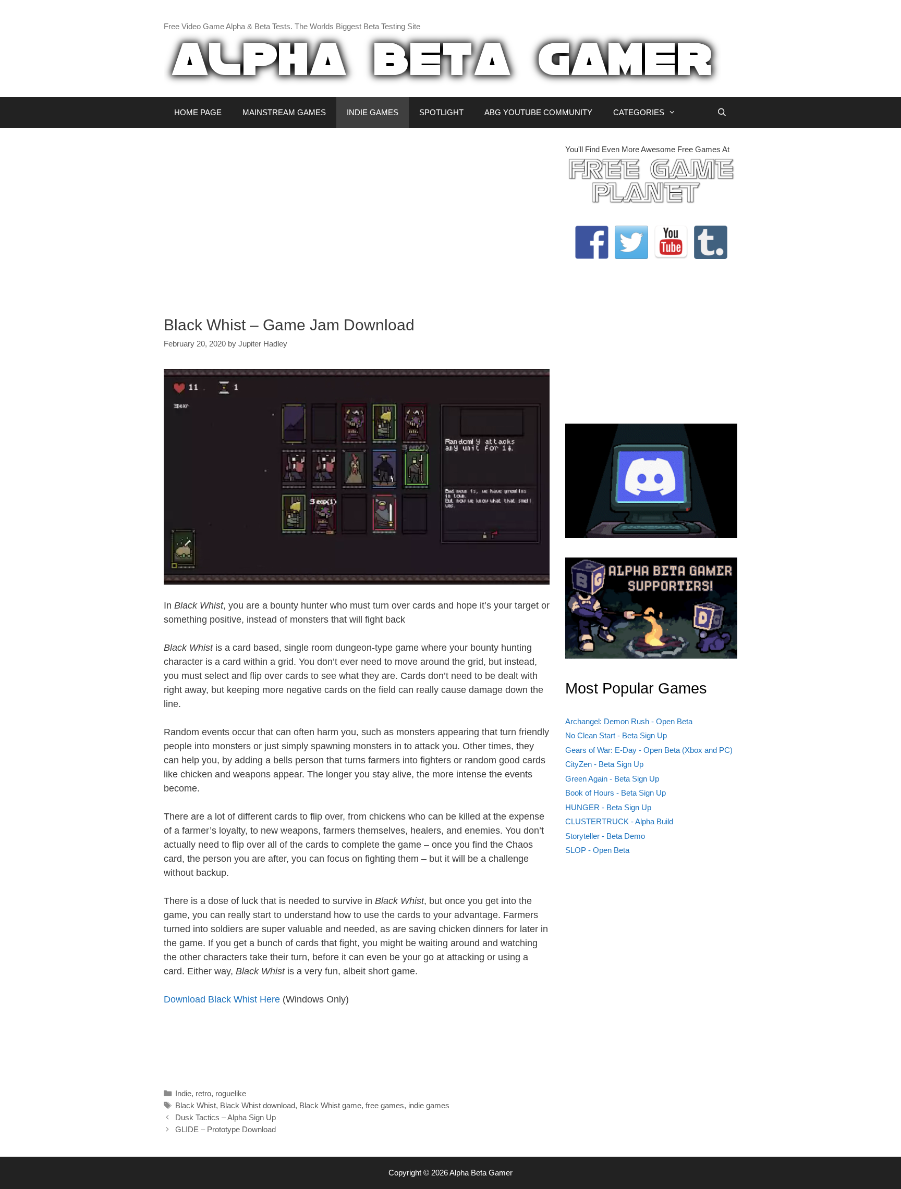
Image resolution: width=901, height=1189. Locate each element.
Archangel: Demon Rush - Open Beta (628, 721)
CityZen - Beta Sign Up (604, 764)
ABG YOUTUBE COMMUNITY (538, 112)
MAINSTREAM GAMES (284, 112)
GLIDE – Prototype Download (225, 1129)
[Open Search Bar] (722, 112)
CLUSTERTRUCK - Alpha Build (619, 821)
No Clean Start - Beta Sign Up (616, 735)
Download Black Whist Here (222, 999)
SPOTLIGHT (441, 112)
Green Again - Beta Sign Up (612, 778)
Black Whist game (330, 1105)
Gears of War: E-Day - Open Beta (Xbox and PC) (649, 750)
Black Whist (195, 1105)
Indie (183, 1093)
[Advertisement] (357, 217)
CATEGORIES (638, 112)
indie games (428, 1105)
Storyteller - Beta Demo (605, 836)
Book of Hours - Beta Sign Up (615, 792)
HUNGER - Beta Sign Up (608, 807)
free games (385, 1105)
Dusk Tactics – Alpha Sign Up (225, 1117)
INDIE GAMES (372, 112)
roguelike (230, 1093)
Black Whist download (257, 1105)
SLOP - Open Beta (597, 850)
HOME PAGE (198, 112)
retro (203, 1093)
